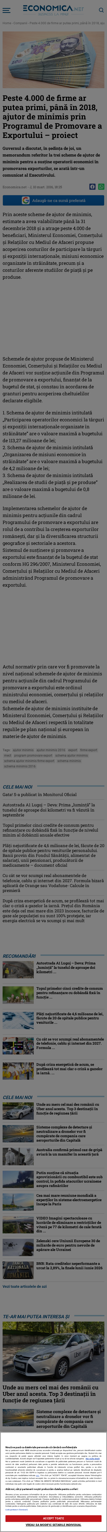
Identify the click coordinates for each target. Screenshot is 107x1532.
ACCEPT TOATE (53, 1518)
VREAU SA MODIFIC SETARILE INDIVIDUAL (53, 1525)
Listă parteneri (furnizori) (16, 1510)
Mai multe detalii (93, 1458)
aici (37, 1475)
